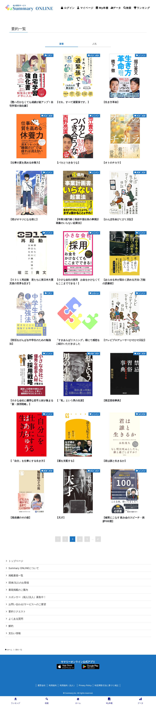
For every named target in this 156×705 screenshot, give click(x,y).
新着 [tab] (61, 43)
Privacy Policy (85, 685)
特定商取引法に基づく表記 (106, 685)
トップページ (16, 560)
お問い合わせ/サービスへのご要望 (27, 604)
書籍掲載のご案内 (18, 589)
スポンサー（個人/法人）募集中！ (27, 597)
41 (98, 539)
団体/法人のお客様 (19, 582)
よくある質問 (16, 618)
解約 (11, 625)
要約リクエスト (17, 611)
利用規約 (53, 685)
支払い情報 (15, 633)
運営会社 (42, 685)
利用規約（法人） (68, 685)
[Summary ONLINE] (29, 7)
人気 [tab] (94, 43)
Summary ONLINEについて (24, 568)
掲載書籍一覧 (16, 575)
